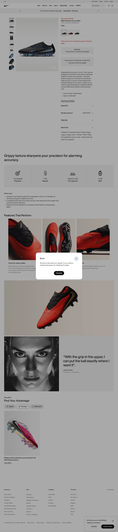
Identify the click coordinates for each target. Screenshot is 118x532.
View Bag (59, 273)
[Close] (76, 258)
